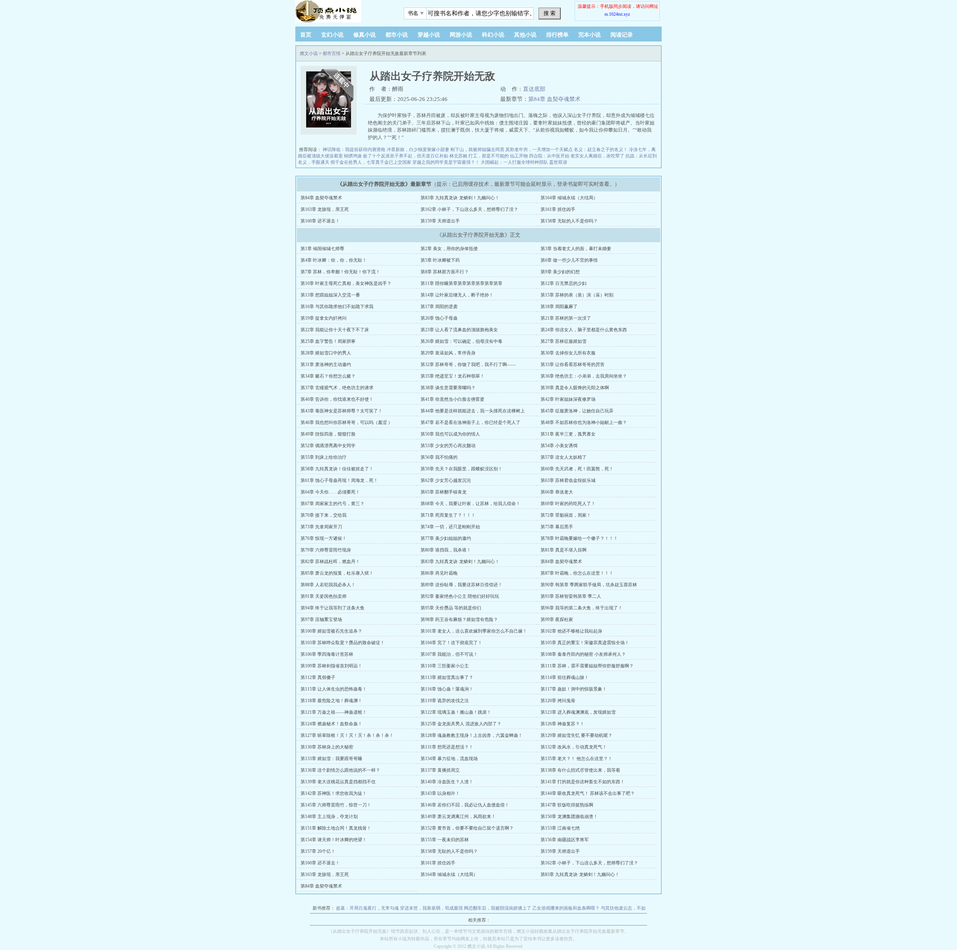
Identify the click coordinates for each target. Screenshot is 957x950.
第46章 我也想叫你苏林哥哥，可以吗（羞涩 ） (347, 422)
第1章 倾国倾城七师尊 (322, 248)
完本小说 (589, 35)
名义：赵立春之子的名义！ (601, 149)
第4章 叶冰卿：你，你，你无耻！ (334, 260)
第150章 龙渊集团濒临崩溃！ (569, 816)
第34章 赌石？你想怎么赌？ (328, 376)
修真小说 (364, 35)
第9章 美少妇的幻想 (560, 271)
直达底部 (534, 89)
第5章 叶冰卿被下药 (440, 260)
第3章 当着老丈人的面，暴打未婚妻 (576, 248)
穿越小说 (429, 35)
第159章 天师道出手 (440, 221)
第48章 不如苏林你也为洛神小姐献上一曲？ (584, 422)
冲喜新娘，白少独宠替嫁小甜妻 (418, 149)
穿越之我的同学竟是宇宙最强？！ (446, 162)
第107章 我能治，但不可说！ (449, 654)
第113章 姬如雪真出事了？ (447, 677)
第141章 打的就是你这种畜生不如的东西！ (583, 781)
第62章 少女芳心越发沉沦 (446, 480)
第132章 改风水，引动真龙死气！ (574, 747)
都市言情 (332, 53)
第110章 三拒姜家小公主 (445, 665)
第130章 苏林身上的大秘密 (327, 747)
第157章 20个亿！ (318, 851)
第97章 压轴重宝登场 (321, 619)
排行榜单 (557, 35)
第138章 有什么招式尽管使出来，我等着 (580, 770)
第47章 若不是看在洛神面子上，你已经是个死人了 (470, 422)
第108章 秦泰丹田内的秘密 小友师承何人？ (583, 654)
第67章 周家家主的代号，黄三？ (332, 503)
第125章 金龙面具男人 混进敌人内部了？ (461, 723)
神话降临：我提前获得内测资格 (354, 149)
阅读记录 (621, 35)
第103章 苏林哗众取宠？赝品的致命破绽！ (343, 642)
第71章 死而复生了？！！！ (448, 515)
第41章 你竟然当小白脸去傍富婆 (452, 399)
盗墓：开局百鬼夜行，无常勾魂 (367, 908)
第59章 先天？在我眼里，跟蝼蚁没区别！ (461, 468)
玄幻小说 (332, 35)
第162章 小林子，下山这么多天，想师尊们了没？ (469, 209)
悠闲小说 (342, 11)
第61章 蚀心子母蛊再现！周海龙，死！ (339, 480)
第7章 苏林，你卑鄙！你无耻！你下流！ (340, 271)
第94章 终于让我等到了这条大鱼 (332, 608)
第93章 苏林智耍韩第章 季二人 (571, 596)
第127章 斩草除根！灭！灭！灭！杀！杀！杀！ (347, 735)
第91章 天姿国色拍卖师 (324, 596)
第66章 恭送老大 (557, 492)
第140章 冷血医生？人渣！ (447, 781)
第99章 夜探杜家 (557, 619)
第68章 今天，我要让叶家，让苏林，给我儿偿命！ (470, 503)
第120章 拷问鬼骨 (558, 700)
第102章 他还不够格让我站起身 (571, 631)
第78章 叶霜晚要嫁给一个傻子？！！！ (579, 538)
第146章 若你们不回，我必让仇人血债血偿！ (465, 805)
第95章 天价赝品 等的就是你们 (451, 608)
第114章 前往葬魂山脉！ (565, 677)
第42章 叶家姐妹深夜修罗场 (568, 399)
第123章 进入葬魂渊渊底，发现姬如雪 (578, 712)
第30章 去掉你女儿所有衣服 (568, 353)
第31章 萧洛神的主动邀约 (326, 364)
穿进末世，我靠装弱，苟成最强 (431, 908)
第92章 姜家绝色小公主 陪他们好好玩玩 (460, 596)
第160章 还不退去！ (320, 221)
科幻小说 (493, 35)
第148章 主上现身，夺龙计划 (329, 816)
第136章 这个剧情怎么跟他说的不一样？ (340, 770)
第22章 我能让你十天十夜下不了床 (335, 329)
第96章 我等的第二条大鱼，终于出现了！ (581, 608)
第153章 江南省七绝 (560, 828)
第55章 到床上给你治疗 (324, 457)
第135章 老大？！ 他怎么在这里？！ (576, 758)
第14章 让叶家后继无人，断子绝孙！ (457, 295)
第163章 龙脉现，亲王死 (325, 209)
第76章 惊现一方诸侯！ (324, 538)
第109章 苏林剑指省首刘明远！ (331, 665)
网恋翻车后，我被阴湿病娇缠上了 (497, 908)
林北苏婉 (458, 156)
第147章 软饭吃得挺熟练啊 (567, 805)
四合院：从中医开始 (549, 156)
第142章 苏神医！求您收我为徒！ (334, 793)
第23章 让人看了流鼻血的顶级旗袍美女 (459, 329)
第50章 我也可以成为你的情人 (450, 434)
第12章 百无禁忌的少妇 (564, 283)
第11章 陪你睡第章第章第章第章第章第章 (461, 283)
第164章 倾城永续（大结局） (569, 197)
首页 (305, 35)
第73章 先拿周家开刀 (321, 526)
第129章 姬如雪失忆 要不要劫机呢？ (576, 735)
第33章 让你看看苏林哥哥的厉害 (572, 364)
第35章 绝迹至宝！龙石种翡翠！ (452, 376)
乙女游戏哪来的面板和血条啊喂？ (566, 908)
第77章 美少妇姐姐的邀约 (446, 538)
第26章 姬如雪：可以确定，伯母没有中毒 (461, 341)
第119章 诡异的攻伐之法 (445, 700)
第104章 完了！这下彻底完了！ (451, 642)
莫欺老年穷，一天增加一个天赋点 (539, 149)
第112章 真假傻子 (318, 677)
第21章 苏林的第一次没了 (566, 318)
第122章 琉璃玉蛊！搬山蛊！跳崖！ (456, 712)
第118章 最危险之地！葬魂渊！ (331, 700)
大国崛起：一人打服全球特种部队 (514, 162)
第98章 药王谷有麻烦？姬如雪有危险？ (459, 619)
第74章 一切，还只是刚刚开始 (450, 526)
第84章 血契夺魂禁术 (554, 99)
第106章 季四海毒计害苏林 (327, 654)
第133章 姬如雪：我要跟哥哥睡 (331, 758)
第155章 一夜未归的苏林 (445, 839)
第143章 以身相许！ (440, 793)
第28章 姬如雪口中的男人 (326, 353)
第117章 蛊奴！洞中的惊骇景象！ (574, 689)
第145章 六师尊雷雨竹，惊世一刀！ (336, 805)
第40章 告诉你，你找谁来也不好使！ (337, 399)
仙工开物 (519, 156)
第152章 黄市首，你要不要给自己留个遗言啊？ (467, 828)
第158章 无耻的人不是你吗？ (569, 221)
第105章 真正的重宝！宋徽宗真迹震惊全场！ (585, 642)
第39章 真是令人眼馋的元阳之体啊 (575, 387)
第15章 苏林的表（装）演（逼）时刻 (577, 295)
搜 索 (550, 13)
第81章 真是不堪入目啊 (564, 550)
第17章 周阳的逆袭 (439, 306)
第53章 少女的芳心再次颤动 (448, 445)
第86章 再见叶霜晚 (439, 573)
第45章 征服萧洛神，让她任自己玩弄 (577, 410)
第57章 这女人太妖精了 (564, 457)
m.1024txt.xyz (617, 14)
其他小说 (525, 35)
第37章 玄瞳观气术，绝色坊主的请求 (337, 387)
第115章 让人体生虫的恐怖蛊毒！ (334, 689)
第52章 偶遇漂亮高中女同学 (328, 445)
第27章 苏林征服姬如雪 (564, 341)
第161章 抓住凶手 (558, 209)
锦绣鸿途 (353, 156)
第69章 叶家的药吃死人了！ (568, 503)
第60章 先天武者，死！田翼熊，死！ (577, 468)
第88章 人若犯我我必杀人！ (328, 584)
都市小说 (396, 35)
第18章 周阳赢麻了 (559, 306)
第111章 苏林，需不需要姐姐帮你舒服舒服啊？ (587, 665)
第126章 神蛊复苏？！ (562, 723)
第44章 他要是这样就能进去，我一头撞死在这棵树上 (473, 410)
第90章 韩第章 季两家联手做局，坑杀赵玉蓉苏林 (589, 584)
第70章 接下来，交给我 (324, 515)
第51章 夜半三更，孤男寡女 (568, 434)
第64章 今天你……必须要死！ (330, 492)
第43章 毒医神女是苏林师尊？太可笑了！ (341, 410)
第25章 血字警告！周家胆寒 (328, 341)
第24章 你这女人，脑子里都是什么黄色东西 (584, 329)
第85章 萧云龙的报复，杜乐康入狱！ (337, 573)
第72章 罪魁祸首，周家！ (566, 515)
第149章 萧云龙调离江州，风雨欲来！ (458, 816)
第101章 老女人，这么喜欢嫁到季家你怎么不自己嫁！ (474, 631)
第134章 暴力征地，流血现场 (449, 758)
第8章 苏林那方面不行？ (445, 271)
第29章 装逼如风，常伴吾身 (448, 353)
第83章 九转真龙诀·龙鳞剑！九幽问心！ (460, 197)
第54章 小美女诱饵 (559, 445)
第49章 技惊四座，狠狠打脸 (328, 434)
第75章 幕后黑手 (557, 526)
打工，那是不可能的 (488, 156)
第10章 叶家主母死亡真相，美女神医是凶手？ (346, 283)
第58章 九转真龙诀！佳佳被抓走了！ (337, 468)
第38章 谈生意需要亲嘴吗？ (448, 387)
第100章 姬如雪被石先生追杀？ (331, 631)
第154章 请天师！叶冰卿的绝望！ (334, 839)
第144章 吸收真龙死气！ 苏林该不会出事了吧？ (588, 793)
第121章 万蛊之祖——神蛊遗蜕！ (334, 712)
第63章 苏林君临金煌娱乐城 (568, 480)
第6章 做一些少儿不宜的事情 (569, 260)
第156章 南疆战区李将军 (565, 839)
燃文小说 (309, 53)
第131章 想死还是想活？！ (447, 747)
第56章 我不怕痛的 (439, 457)
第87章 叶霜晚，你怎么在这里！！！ (577, 573)
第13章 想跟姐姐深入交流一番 (330, 295)
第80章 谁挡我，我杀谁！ (446, 550)
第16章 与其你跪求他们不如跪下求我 (337, 306)
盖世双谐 (558, 162)
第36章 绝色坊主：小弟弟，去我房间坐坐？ (584, 376)
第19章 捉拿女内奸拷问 (324, 318)
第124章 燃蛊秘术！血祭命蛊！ (331, 723)
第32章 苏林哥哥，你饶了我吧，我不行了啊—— (468, 364)
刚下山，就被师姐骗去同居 (477, 149)
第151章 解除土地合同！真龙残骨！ (336, 828)
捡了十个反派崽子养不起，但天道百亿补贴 (405, 156)
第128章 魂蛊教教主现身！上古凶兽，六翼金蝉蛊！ (472, 735)
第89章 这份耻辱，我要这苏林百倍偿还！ (461, 584)
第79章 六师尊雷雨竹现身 (326, 550)
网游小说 (461, 35)
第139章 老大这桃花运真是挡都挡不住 (338, 781)
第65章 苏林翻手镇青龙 (444, 492)
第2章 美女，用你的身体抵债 (449, 248)
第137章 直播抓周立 (440, 770)
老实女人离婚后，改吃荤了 (597, 156)
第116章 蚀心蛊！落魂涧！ (447, 689)
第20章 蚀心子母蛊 (439, 318)
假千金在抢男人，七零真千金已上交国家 (370, 162)
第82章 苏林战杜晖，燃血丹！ (330, 561)
